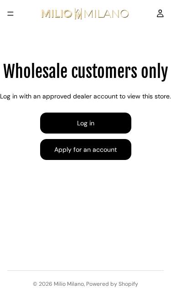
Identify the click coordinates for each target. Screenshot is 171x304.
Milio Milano (69, 284)
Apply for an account (85, 149)
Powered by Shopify (112, 284)
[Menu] (10, 13)
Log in (85, 123)
